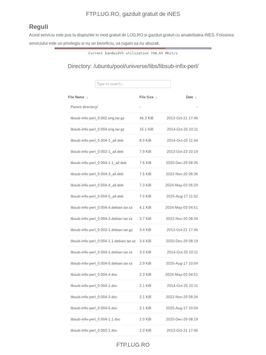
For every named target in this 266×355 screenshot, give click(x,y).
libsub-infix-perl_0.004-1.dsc (94, 286)
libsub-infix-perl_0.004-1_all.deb (97, 140)
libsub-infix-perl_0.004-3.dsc (94, 297)
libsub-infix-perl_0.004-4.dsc (94, 274)
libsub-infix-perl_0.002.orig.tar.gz (97, 118)
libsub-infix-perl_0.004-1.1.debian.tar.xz (103, 241)
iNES (209, 35)
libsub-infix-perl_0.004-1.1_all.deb (99, 163)
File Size (146, 97)
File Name (76, 97)
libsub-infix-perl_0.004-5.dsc (94, 308)
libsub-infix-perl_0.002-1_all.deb (97, 151)
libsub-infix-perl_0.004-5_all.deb (97, 196)
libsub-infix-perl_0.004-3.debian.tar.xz (101, 218)
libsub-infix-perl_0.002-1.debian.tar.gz (102, 230)
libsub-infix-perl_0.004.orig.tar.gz (97, 129)
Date (189, 97)
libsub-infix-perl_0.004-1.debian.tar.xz (101, 252)
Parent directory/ (84, 107)
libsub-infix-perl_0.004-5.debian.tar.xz (101, 263)
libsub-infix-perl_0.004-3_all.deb (97, 174)
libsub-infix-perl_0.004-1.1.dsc (95, 319)
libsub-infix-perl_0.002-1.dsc (94, 330)
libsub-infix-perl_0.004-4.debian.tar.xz (101, 207)
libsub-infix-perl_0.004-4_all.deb (97, 185)
